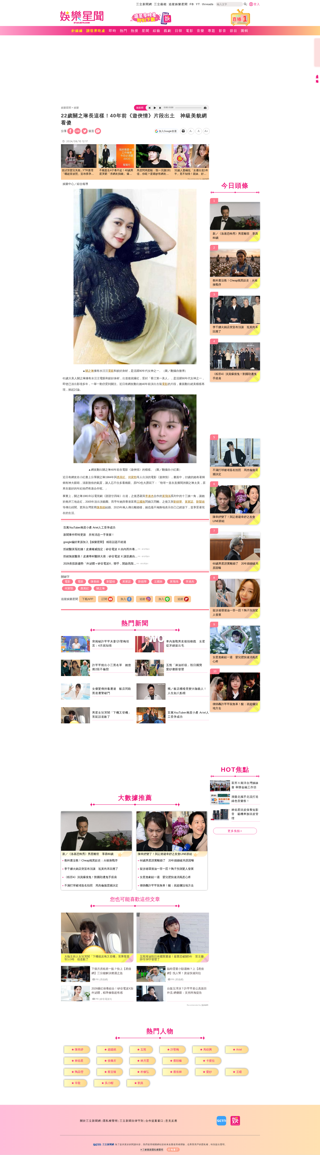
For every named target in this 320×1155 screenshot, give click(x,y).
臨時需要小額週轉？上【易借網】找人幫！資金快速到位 (185, 971)
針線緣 (77, 31)
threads (208, 4)
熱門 (124, 31)
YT (198, 4)
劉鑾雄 (200, 501)
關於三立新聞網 (90, 1120)
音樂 (200, 31)
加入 (123, 599)
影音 (222, 31)
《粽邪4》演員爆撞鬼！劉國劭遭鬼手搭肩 (90, 877)
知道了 (174, 1149)
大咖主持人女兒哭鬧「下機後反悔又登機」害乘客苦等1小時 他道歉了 (97, 958)
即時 (112, 31)
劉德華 (178, 501)
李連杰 (149, 496)
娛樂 (76, 107)
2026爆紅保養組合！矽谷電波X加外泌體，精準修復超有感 (112, 990)
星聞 (146, 31)
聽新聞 (139, 108)
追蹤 (142, 599)
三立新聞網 (144, 4)
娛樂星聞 (66, 107)
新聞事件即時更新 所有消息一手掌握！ (88, 534)
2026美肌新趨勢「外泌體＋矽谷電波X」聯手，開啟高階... (99, 563)
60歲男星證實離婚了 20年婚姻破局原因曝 (167, 860)
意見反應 (171, 1120)
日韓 (178, 31)
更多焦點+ (235, 831)
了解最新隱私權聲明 (152, 1149)
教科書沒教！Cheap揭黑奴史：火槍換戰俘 (91, 860)
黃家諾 (189, 501)
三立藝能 (160, 4)
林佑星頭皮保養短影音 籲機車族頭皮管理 (245, 814)
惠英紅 (121, 477)
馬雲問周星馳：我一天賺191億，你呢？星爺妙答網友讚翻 (154, 172)
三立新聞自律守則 (132, 1120)
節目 (234, 31)
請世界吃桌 (96, 31)
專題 (212, 31)
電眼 (111, 370)
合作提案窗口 (155, 1120)
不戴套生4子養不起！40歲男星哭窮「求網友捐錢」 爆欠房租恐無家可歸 (116, 172)
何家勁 (132, 477)
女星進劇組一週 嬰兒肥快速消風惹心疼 (165, 877)
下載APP (87, 599)
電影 (190, 31)
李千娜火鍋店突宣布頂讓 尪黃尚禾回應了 (91, 868)
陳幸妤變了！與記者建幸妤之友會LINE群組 (165, 854)
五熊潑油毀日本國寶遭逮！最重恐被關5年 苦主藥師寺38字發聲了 (172, 958)
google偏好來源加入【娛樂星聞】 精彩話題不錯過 (94, 542)
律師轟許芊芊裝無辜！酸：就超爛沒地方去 (167, 885)
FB (192, 4)
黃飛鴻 (166, 496)
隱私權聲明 (110, 1120)
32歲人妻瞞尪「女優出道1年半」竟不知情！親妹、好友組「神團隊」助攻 (191, 172)
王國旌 (141, 501)
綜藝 (156, 31)
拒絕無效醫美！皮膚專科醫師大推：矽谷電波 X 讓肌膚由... (100, 556)
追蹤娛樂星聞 (178, 4)
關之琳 (89, 370)
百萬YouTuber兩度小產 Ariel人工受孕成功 (89, 527)
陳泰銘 (101, 507)
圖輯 (244, 31)
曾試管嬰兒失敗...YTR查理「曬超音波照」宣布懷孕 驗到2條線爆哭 (78, 172)
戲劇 (168, 31)
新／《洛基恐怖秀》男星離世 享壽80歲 (88, 854)
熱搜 (134, 31)
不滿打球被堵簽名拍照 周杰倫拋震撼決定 (91, 885)
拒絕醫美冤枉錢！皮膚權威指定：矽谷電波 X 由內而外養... (100, 549)
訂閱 (104, 599)
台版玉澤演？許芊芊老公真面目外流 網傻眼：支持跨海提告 (187, 990)
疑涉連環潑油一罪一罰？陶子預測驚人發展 (167, 868)
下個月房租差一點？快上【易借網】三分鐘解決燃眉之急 (111, 971)
